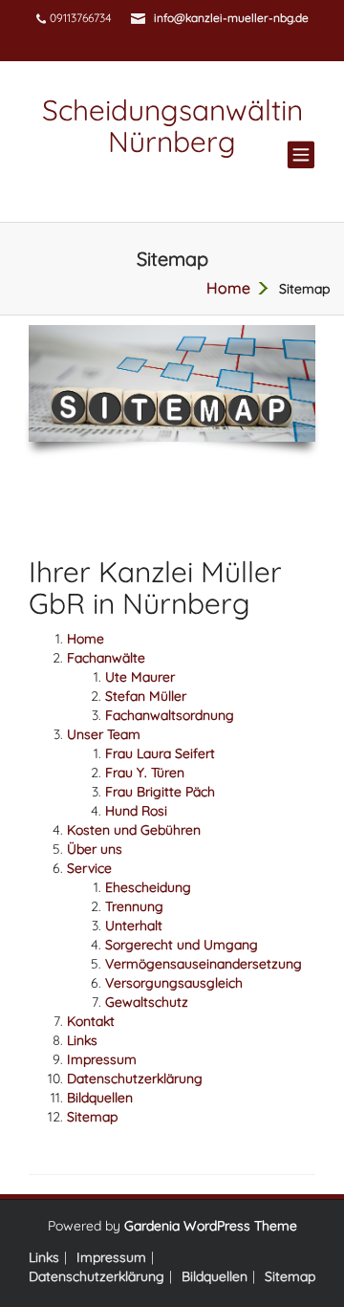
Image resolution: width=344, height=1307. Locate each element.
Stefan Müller (145, 696)
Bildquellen (100, 1097)
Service (89, 868)
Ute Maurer (140, 677)
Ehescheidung (148, 887)
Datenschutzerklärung (135, 1078)
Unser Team (103, 734)
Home (85, 638)
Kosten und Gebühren (134, 830)
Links (82, 1040)
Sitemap (92, 1116)
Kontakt (91, 1021)
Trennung (134, 906)
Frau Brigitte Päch (160, 791)
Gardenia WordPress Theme (210, 1225)
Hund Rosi (136, 810)
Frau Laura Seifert (160, 753)
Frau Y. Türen (144, 772)
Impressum (102, 1059)
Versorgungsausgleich (174, 982)
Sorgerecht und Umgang (181, 944)
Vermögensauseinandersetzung (203, 963)
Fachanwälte (106, 657)
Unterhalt (133, 925)
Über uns (94, 849)
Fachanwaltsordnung (169, 715)
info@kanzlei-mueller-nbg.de (231, 18)
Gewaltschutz (146, 1002)
